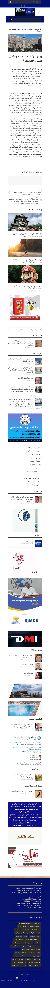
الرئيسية (37, 29)
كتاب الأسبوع (36, 959)
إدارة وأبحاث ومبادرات (33, 451)
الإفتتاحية (17, 929)
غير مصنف (28, 956)
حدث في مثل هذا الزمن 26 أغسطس (21, 791)
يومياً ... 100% (16, 965)
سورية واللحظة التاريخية (25, 378)
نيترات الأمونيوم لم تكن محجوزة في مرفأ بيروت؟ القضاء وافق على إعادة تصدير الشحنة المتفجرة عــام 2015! (23, 200)
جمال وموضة (36, 485)
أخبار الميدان (36, 923)
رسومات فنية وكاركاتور (17, 946)
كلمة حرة (20, 959)
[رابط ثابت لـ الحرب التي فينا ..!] (38, 679)
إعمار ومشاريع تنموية (34, 926)
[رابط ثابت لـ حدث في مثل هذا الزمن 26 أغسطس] (38, 797)
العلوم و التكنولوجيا (34, 447)
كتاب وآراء (28, 959)
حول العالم (29, 946)
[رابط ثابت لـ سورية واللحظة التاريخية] (38, 384)
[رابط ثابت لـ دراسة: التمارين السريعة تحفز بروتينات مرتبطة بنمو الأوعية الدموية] (25, 257)
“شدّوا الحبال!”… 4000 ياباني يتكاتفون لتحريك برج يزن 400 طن (27, 235)
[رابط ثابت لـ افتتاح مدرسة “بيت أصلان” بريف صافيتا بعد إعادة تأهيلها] (38, 365)
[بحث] (10, 2)
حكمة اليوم (29, 541)
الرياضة (38, 475)
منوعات (29, 29)
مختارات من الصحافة (34, 962)
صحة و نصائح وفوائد (34, 952)
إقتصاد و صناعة (22, 926)
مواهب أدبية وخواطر (34, 481)
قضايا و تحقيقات (35, 464)
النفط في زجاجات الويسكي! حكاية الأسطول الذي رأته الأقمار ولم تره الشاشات (22, 499)
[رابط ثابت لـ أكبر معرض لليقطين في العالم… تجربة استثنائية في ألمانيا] (25, 283)
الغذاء (25, 936)
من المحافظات (22, 962)
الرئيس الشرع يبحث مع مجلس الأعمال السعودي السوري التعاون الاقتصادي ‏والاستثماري (20, 370)
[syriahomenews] (25, 14)
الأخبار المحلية (25, 929)
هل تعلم (24, 965)
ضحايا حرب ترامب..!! (26, 664)
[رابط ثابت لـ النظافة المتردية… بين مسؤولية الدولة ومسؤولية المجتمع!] (38, 661)
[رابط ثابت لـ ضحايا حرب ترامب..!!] (38, 670)
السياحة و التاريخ (19, 933)
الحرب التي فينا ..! (27, 673)
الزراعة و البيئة (30, 933)
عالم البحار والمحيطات (33, 471)
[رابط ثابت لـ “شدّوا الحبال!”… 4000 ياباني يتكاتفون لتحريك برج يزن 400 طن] (25, 231)
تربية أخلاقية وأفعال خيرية (32, 478)
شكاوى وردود (36, 454)
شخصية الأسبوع (35, 949)
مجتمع (38, 468)
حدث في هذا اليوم (18, 942)
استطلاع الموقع (35, 461)
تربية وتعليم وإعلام (35, 458)
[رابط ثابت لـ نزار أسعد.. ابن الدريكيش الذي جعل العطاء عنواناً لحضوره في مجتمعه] (38, 730)
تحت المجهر (19, 936)
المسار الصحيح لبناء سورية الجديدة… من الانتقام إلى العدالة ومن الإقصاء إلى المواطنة (20, 343)
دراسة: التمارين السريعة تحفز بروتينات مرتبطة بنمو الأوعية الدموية (27, 261)
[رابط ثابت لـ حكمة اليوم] (38, 546)
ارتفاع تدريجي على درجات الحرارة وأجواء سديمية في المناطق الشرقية (27, 192)
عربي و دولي (36, 956)
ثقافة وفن (37, 942)
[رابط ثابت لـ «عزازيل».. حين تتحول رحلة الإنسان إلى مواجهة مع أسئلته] (38, 780)
